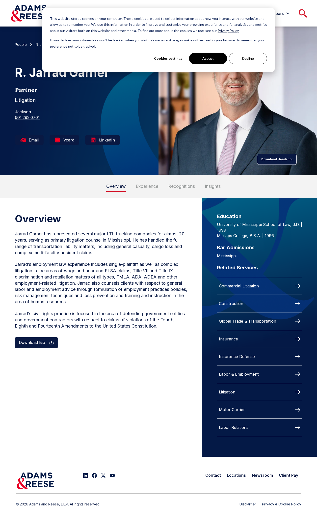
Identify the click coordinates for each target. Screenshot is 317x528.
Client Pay (288, 475)
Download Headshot (276, 159)
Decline (248, 58)
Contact (213, 475)
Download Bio (32, 342)
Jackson (23, 111)
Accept (208, 58)
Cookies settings (168, 58)
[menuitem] (280, 13)
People (21, 44)
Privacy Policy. (228, 30)
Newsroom (262, 475)
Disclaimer (247, 504)
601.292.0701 (27, 117)
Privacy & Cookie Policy (281, 504)
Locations (236, 475)
